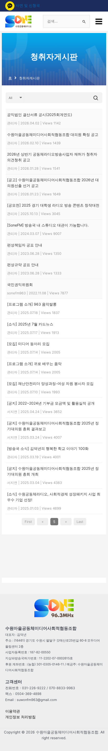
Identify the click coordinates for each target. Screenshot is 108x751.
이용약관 (12, 711)
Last (80, 522)
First (28, 522)
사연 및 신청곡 (28, 5)
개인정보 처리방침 (20, 717)
